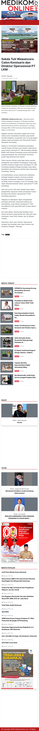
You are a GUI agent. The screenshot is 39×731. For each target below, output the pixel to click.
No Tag (7, 234)
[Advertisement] (19, 258)
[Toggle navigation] (4, 22)
